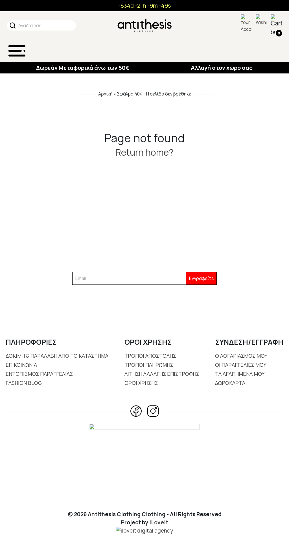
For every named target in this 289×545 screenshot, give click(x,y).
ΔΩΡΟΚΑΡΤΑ (230, 382)
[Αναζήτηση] (12, 25)
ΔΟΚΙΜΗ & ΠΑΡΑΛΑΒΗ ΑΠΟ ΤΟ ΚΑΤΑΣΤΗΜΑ (57, 355)
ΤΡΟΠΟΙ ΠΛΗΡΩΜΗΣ (148, 364)
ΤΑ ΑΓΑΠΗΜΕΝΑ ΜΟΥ (239, 373)
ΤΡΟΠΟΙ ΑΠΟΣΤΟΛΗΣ (150, 355)
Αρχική (105, 94)
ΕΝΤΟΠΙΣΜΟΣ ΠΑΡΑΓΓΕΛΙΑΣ (39, 373)
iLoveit (158, 522)
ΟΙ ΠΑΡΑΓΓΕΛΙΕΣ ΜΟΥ (240, 364)
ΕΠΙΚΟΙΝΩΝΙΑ (21, 364)
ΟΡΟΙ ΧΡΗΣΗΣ (141, 382)
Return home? (144, 152)
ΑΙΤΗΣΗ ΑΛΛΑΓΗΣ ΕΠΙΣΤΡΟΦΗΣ (161, 373)
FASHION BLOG (24, 382)
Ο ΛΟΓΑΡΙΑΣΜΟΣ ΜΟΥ (241, 355)
